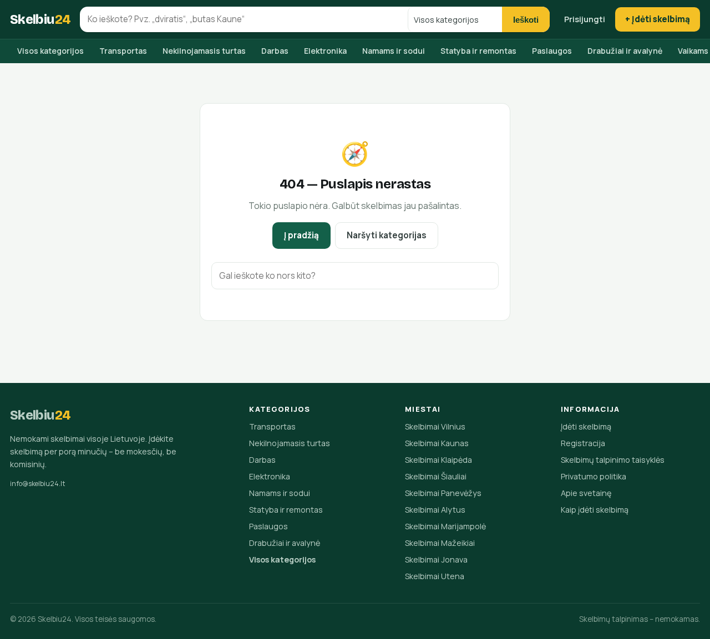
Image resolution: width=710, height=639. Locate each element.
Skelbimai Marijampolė (445, 526)
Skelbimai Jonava (436, 559)
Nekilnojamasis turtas (204, 50)
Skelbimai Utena (434, 576)
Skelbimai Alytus (435, 509)
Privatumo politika (593, 476)
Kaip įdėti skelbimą (594, 509)
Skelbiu (40, 19)
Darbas (274, 50)
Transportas (123, 50)
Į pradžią (301, 235)
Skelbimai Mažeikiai (440, 543)
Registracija (583, 443)
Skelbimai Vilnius (435, 426)
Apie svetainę (586, 493)
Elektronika (325, 50)
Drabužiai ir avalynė (624, 50)
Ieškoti (526, 19)
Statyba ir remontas (478, 50)
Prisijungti (584, 18)
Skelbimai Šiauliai (435, 476)
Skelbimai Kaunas (437, 443)
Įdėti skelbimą (586, 426)
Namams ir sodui (393, 50)
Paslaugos (552, 50)
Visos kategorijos (50, 50)
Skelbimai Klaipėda (438, 459)
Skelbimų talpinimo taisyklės (613, 459)
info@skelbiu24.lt (37, 483)
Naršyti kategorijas (387, 235)
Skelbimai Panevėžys (443, 493)
